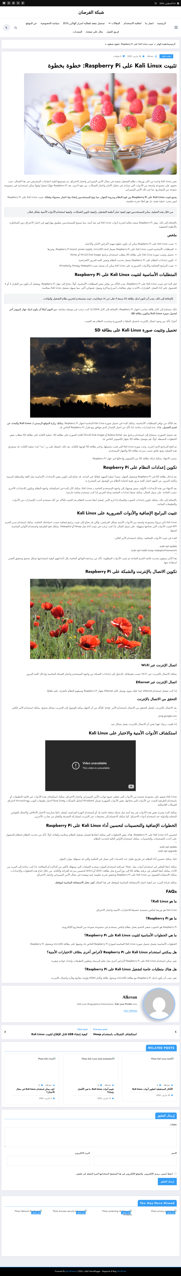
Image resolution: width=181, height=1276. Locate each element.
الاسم (174, 1153)
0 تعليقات (117, 56)
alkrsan (150, 56)
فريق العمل (113, 32)
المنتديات (77, 32)
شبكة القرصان (91, 12)
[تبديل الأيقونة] (176, 28)
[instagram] (8, 3)
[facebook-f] (22, 3)
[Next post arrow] (5, 1032)
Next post (82, 1029)
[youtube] (4, 3)
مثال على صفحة (94, 32)
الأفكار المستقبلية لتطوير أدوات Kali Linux (152, 1089)
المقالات (115, 23)
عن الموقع (31, 23)
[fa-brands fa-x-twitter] (18, 3)
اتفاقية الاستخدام (132, 23)
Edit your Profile (123, 1004)
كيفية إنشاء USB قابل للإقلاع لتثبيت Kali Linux (59, 1034)
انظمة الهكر (166, 56)
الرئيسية (161, 23)
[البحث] (15, 27)
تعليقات (173, 1124)
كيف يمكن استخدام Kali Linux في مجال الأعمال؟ (35, 1091)
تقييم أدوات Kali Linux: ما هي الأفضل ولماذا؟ (96, 1091)
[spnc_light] (6, 27)
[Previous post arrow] (176, 1032)
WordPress (121, 1271)
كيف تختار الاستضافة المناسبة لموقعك (75, 882)
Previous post (100, 1029)
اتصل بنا (149, 23)
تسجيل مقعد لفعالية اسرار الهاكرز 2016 (84, 23)
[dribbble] (13, 3)
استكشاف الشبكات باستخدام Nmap (115, 1034)
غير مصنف (36, 1212)
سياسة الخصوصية (50, 23)
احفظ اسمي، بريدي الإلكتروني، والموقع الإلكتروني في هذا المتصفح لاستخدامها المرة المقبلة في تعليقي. (124, 1173)
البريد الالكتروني (82, 1153)
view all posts (130, 1011)
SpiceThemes (71, 1271)
